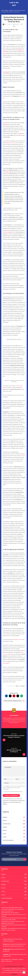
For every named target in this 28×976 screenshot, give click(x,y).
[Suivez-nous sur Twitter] (12, 725)
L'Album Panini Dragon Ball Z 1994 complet (11, 907)
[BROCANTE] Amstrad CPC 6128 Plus (10, 912)
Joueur (4, 833)
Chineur (5, 820)
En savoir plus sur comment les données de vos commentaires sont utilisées (14, 802)
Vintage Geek (6, 949)
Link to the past (14, 3)
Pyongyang (19, 49)
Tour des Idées (8, 232)
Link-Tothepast (14, 715)
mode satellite (6, 663)
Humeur (5, 830)
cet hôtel (23, 455)
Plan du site (9, 961)
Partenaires (15, 959)
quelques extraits (18, 639)
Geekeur (5, 827)
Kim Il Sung (5, 124)
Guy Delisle (5, 51)
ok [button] (24, 972)
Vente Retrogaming (8, 840)
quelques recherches (11, 142)
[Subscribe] (25, 859)
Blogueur (5, 817)
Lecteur (5, 837)
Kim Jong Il (8, 172)
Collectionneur (6, 824)
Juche (19, 133)
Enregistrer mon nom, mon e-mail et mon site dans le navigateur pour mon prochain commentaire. (14, 788)
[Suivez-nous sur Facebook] (15, 725)
